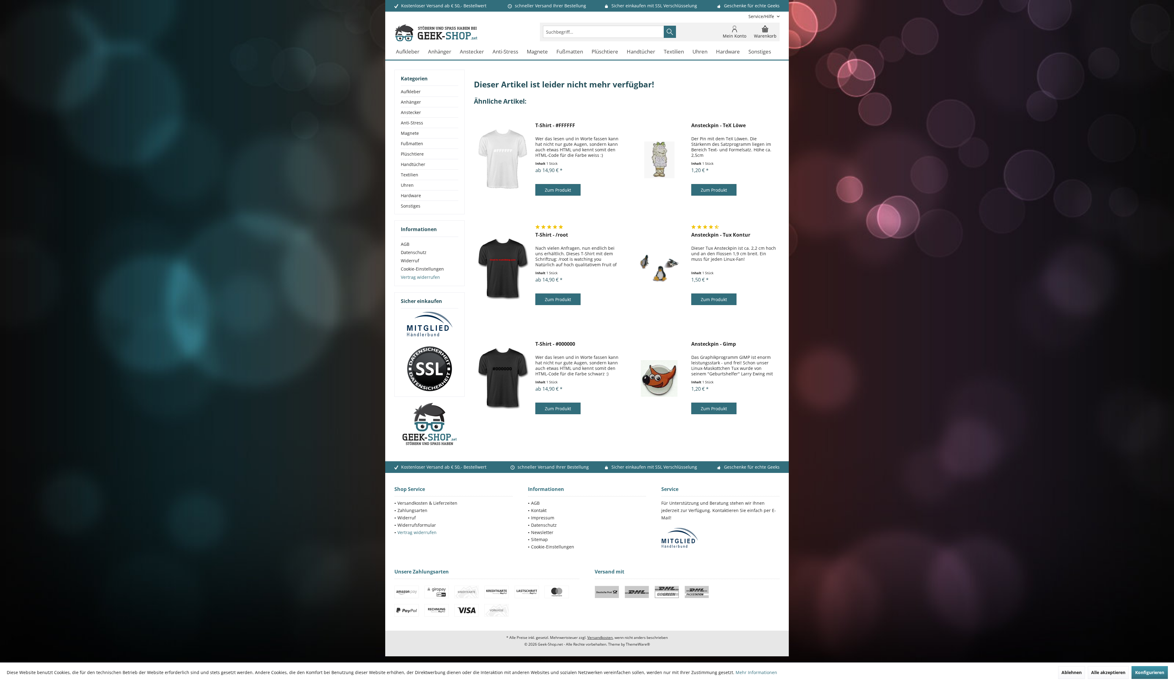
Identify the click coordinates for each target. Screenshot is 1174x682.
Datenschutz (413, 252)
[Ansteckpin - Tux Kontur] (659, 269)
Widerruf (410, 261)
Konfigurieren (1149, 672)
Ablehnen (1071, 672)
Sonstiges (410, 206)
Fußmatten (412, 143)
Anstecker (411, 112)
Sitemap (539, 539)
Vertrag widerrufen (420, 277)
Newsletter (542, 532)
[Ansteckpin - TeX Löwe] (659, 160)
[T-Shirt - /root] (503, 269)
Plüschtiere (412, 154)
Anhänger (411, 102)
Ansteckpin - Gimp (713, 344)
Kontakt (539, 510)
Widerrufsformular (416, 525)
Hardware (411, 195)
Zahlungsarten (412, 510)
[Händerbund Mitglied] (429, 324)
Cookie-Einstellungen (422, 269)
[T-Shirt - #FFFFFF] (503, 160)
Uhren (407, 185)
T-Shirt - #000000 (555, 344)
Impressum (542, 518)
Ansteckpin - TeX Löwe (718, 125)
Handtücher (413, 164)
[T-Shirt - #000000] (503, 378)
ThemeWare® (638, 644)
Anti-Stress (412, 123)
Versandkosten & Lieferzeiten (427, 503)
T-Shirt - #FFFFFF (555, 125)
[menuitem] (762, 16)
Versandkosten (600, 637)
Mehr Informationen (756, 672)
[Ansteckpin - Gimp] (659, 378)
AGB (405, 244)
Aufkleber (411, 91)
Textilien (409, 175)
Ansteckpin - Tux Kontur (720, 235)
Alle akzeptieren (1108, 672)
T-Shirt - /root (551, 235)
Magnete (410, 133)
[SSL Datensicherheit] (429, 369)
